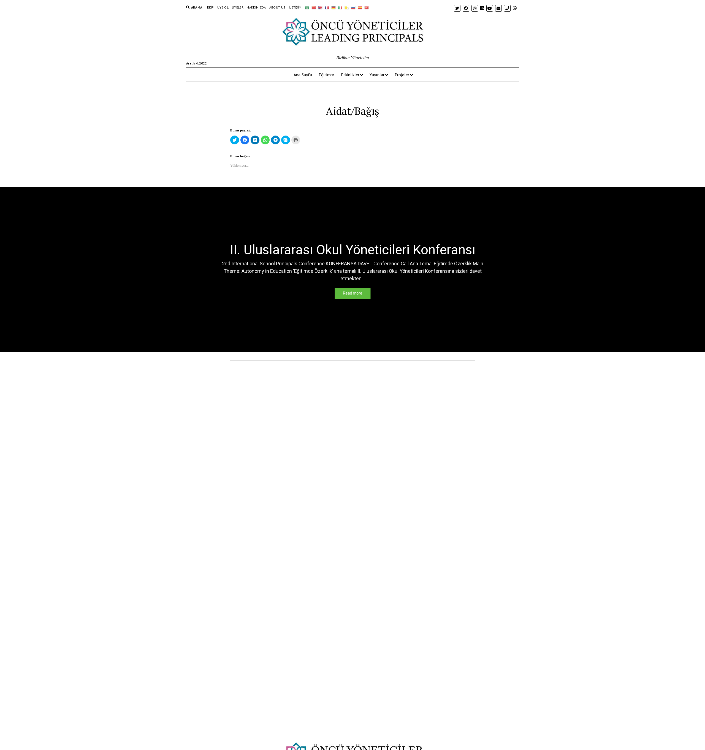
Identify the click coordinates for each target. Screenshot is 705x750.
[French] (327, 7)
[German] (333, 7)
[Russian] (353, 7)
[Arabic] (307, 7)
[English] (320, 7)
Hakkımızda (256, 7)
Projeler (402, 74)
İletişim (295, 7)
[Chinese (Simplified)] (313, 7)
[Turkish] (366, 7)
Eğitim (325, 74)
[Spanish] (360, 7)
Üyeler (237, 7)
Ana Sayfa (303, 74)
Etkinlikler (350, 74)
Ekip (210, 7)
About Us (277, 7)
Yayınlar (377, 74)
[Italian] (340, 7)
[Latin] (347, 7)
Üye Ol (223, 7)
